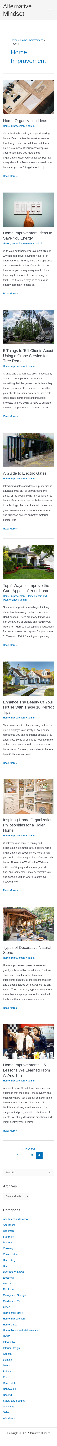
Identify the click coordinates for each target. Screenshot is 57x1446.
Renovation (9, 1388)
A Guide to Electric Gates (25, 473)
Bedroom (8, 1242)
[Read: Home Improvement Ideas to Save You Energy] (28, 209)
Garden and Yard (12, 1301)
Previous (28, 1148)
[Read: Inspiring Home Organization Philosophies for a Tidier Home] (28, 796)
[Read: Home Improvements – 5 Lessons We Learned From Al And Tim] (28, 1041)
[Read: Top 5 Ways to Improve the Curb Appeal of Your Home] (28, 561)
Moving (7, 1365)
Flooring (7, 1283)
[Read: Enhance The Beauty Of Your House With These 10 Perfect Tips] (28, 678)
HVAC (6, 1336)
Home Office (10, 1324)
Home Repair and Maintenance (20, 1330)
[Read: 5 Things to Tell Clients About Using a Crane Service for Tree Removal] (28, 326)
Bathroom (8, 1236)
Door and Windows (13, 1271)
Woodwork (9, 1418)
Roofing (7, 1394)
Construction (10, 1254)
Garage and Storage (14, 1295)
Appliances (9, 1224)
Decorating (9, 1260)
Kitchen (7, 1353)
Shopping (8, 1406)
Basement (8, 1230)
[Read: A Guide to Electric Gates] (28, 449)
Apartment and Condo (15, 1219)
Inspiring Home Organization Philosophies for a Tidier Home (27, 825)
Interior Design (11, 1348)
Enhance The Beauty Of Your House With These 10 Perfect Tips (28, 707)
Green (6, 243)
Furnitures (9, 1289)
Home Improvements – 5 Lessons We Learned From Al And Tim (26, 1070)
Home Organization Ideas (25, 120)
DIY (5, 1266)
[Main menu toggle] (50, 9)
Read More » (10, 176)
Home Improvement (14, 126)
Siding (6, 1412)
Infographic (9, 1342)
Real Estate (9, 1383)
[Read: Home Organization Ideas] (28, 97)
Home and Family (13, 1312)
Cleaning (8, 1248)
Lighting (7, 1359)
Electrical (8, 1277)
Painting (7, 1371)
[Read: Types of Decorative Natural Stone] (28, 923)
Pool (5, 1377)
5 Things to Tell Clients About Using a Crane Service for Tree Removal (28, 355)
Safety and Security (14, 1400)
